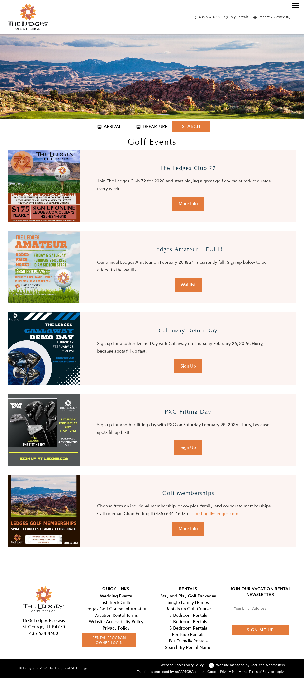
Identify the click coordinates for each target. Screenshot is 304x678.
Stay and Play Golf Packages (188, 596)
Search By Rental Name (188, 647)
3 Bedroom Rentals (188, 615)
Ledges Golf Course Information (115, 609)
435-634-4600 (209, 17)
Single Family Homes (188, 603)
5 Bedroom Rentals (188, 628)
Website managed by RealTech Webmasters (250, 665)
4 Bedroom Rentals (188, 622)
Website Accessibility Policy (116, 622)
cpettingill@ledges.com (215, 514)
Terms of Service (261, 671)
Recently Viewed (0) (274, 17)
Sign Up (188, 366)
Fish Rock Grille (115, 603)
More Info (188, 204)
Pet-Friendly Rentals (188, 641)
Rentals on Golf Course (188, 609)
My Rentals (239, 17)
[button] (297, 8)
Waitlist (188, 285)
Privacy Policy (116, 628)
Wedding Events (116, 596)
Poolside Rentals (188, 635)
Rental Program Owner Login (109, 640)
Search (191, 126)
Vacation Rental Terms (116, 615)
